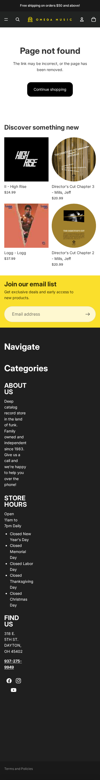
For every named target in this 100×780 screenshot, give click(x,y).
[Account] (82, 19)
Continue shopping (50, 89)
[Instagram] (18, 681)
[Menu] (6, 19)
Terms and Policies (18, 769)
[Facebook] (9, 681)
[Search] (17, 19)
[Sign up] (87, 314)
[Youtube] (13, 690)
